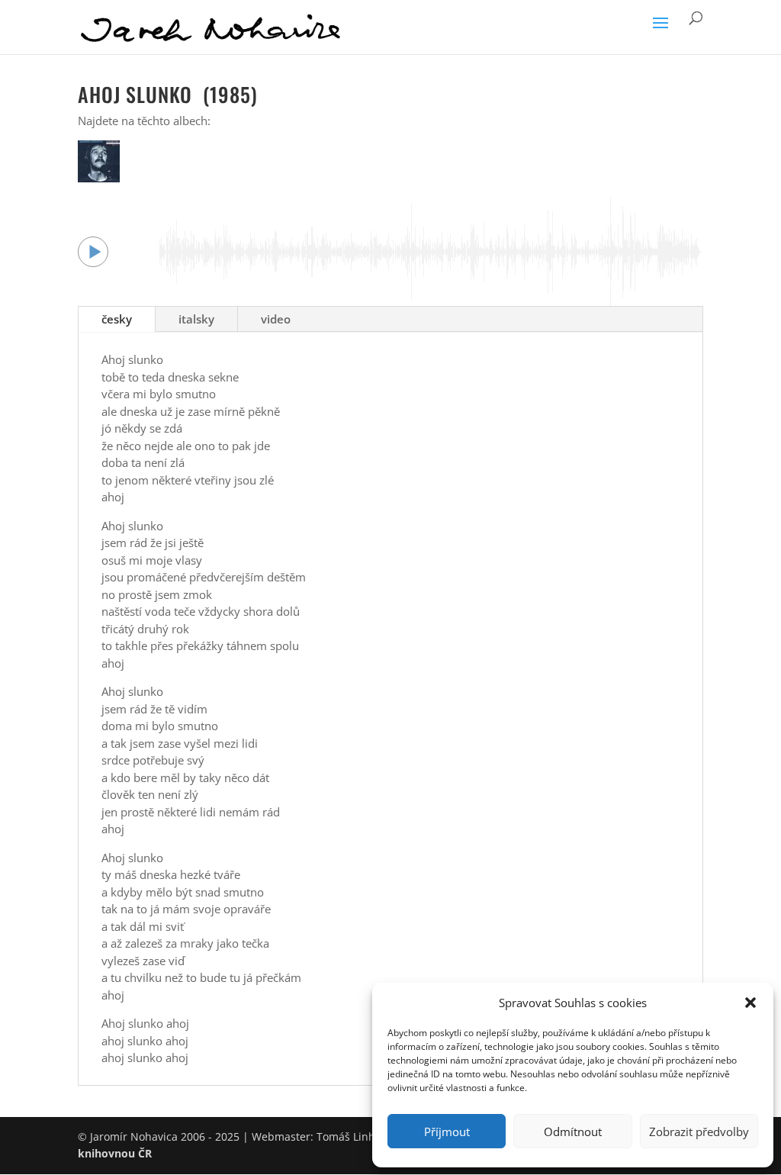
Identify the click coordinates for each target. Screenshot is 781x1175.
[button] (750, 1002)
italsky (196, 319)
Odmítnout (573, 1131)
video (276, 319)
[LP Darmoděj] (99, 177)
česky (116, 319)
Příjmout (447, 1131)
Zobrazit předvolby (699, 1131)
